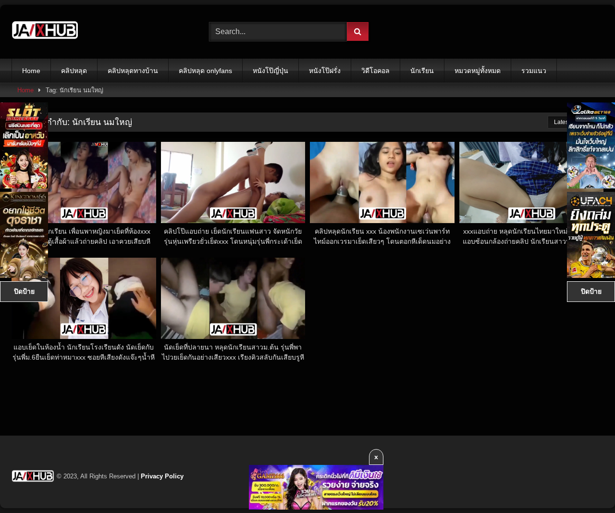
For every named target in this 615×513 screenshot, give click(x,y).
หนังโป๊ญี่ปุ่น (270, 71)
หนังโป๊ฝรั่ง (325, 71)
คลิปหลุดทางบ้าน (133, 71)
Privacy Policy (162, 476)
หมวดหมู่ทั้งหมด (478, 71)
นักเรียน (422, 71)
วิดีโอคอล (375, 71)
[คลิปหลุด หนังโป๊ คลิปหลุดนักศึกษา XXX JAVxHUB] (45, 32)
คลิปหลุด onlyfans (205, 71)
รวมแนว (533, 71)
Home (31, 71)
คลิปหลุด (74, 71)
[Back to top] (585, 484)
